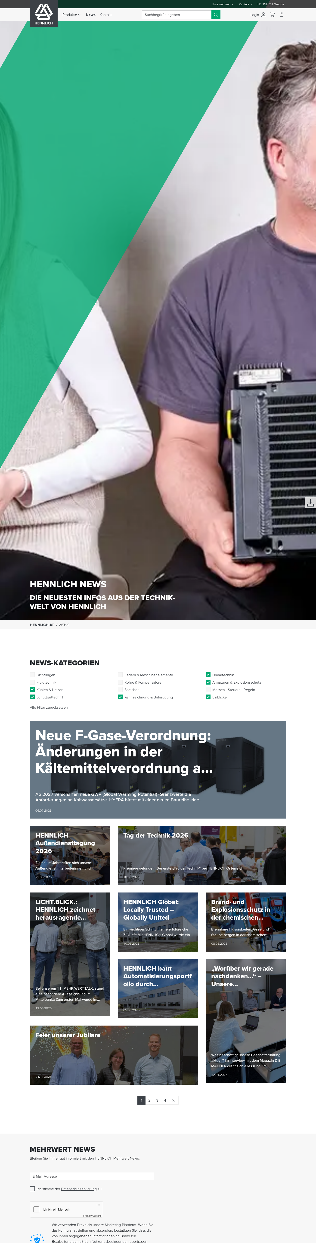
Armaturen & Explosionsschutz (236, 682)
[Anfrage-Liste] (281, 14)
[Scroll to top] (306, 1237)
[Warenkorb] (272, 14)
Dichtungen (46, 675)
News (92, 14)
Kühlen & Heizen (50, 690)
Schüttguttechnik (50, 697)
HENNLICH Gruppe (270, 4)
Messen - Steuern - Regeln (233, 690)
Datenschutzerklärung (79, 1189)
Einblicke (219, 697)
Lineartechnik (223, 675)
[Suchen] (215, 14)
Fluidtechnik (46, 682)
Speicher (131, 690)
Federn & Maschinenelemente (148, 675)
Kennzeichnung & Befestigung (148, 697)
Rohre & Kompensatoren (144, 682)
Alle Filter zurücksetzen (49, 707)
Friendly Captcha (92, 1215)
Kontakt (106, 15)
